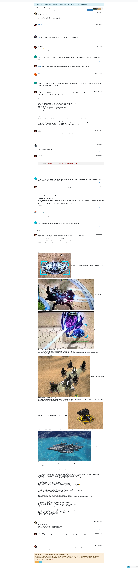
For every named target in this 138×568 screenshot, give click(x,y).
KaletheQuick (40, 24)
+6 (102, 8)
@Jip (41, 155)
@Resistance (43, 533)
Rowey (39, 35)
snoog (39, 73)
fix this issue (68, 146)
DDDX (39, 46)
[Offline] (36, 13)
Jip (38, 144)
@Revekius (42, 65)
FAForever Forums (38, 1)
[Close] (102, 554)
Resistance (39, 12)
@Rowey (42, 46)
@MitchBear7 (43, 186)
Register (36, 561)
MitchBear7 (39, 177)
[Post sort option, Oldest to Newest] (85, 10)
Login (40, 561)
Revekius (39, 55)
